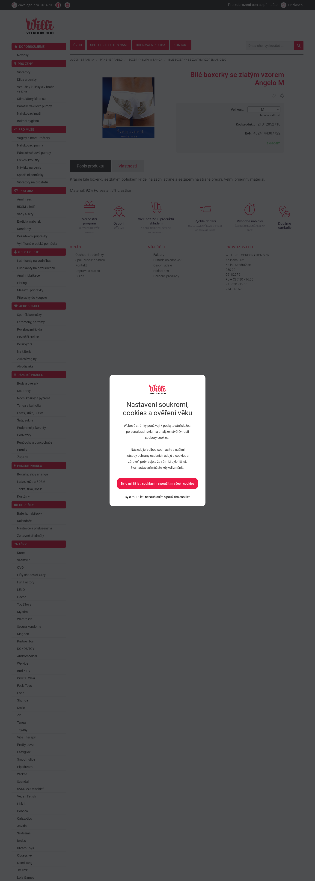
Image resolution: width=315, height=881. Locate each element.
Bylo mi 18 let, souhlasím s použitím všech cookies (157, 483)
